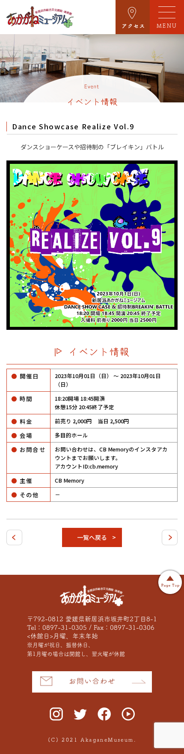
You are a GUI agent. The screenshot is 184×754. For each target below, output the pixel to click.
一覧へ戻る (92, 537)
